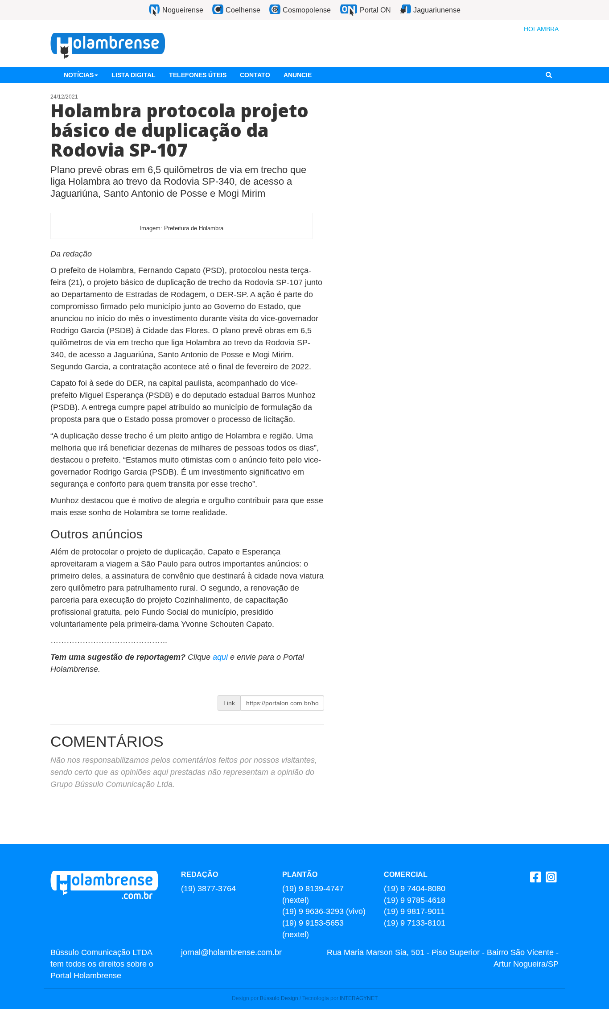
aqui (221, 657)
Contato (255, 75)
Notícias (79, 75)
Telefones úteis (197, 75)
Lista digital (133, 75)
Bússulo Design (279, 998)
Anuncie (298, 75)
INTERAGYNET (359, 998)
